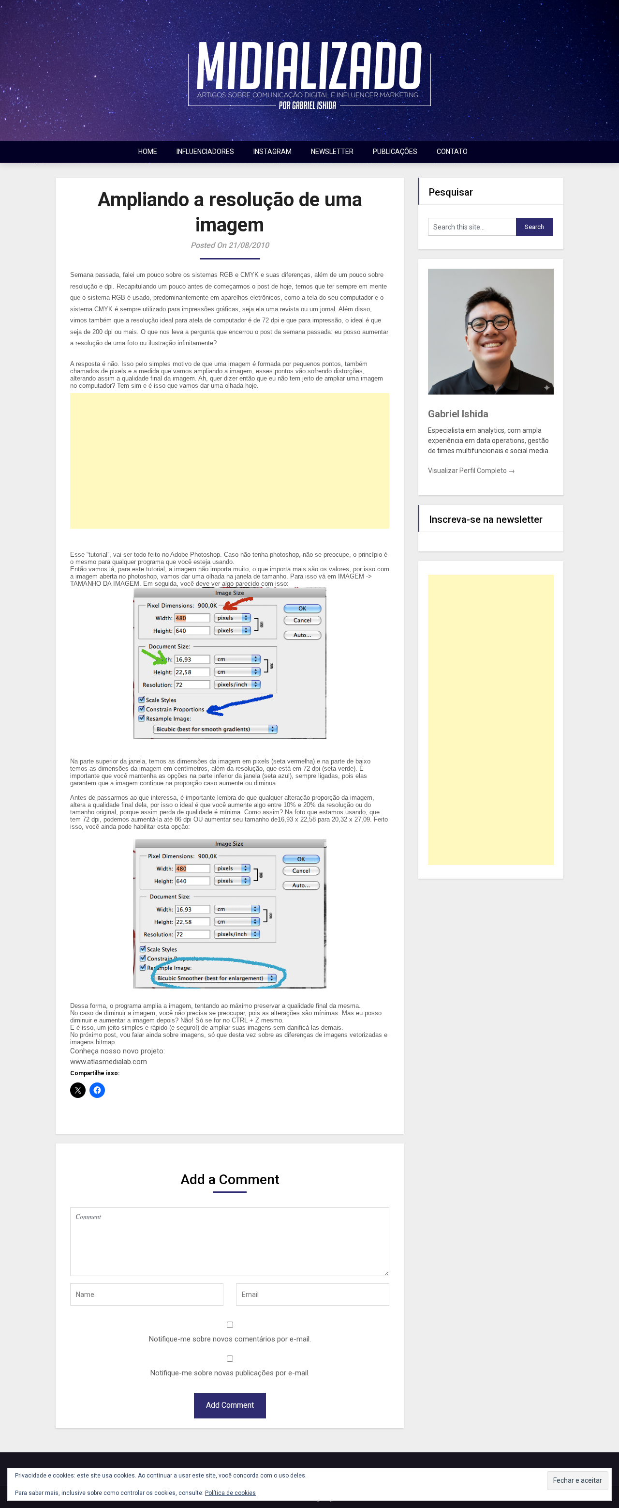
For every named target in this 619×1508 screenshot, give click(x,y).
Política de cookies (230, 1493)
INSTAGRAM (272, 151)
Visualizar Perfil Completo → (471, 470)
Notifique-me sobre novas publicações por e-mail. (230, 1373)
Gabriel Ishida (458, 414)
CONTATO (452, 151)
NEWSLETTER (332, 151)
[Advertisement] (229, 461)
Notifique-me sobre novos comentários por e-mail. (230, 1339)
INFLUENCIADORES (205, 151)
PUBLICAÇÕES (395, 151)
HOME (147, 151)
